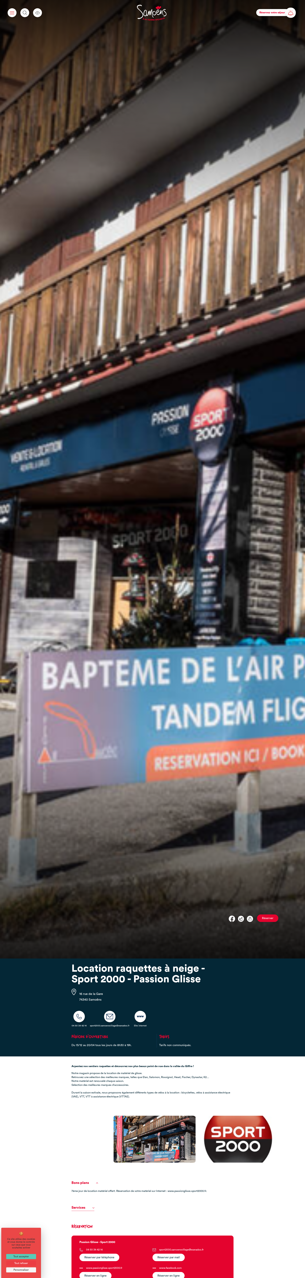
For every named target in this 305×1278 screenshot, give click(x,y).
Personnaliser (21, 1270)
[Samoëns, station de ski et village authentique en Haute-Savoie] (152, 13)
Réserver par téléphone (99, 1257)
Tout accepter (21, 1256)
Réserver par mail (168, 1257)
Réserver (267, 918)
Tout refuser (21, 1263)
